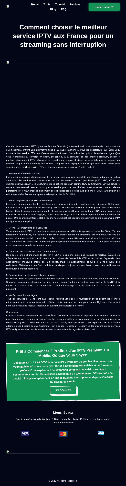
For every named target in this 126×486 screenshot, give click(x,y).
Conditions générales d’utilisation (33, 419)
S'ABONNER (63, 390)
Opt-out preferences (63, 422)
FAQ (63, 9)
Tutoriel (60, 4)
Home (35, 4)
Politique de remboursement (95, 419)
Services (75, 4)
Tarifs (46, 4)
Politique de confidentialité (65, 419)
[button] (104, 7)
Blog (53, 9)
